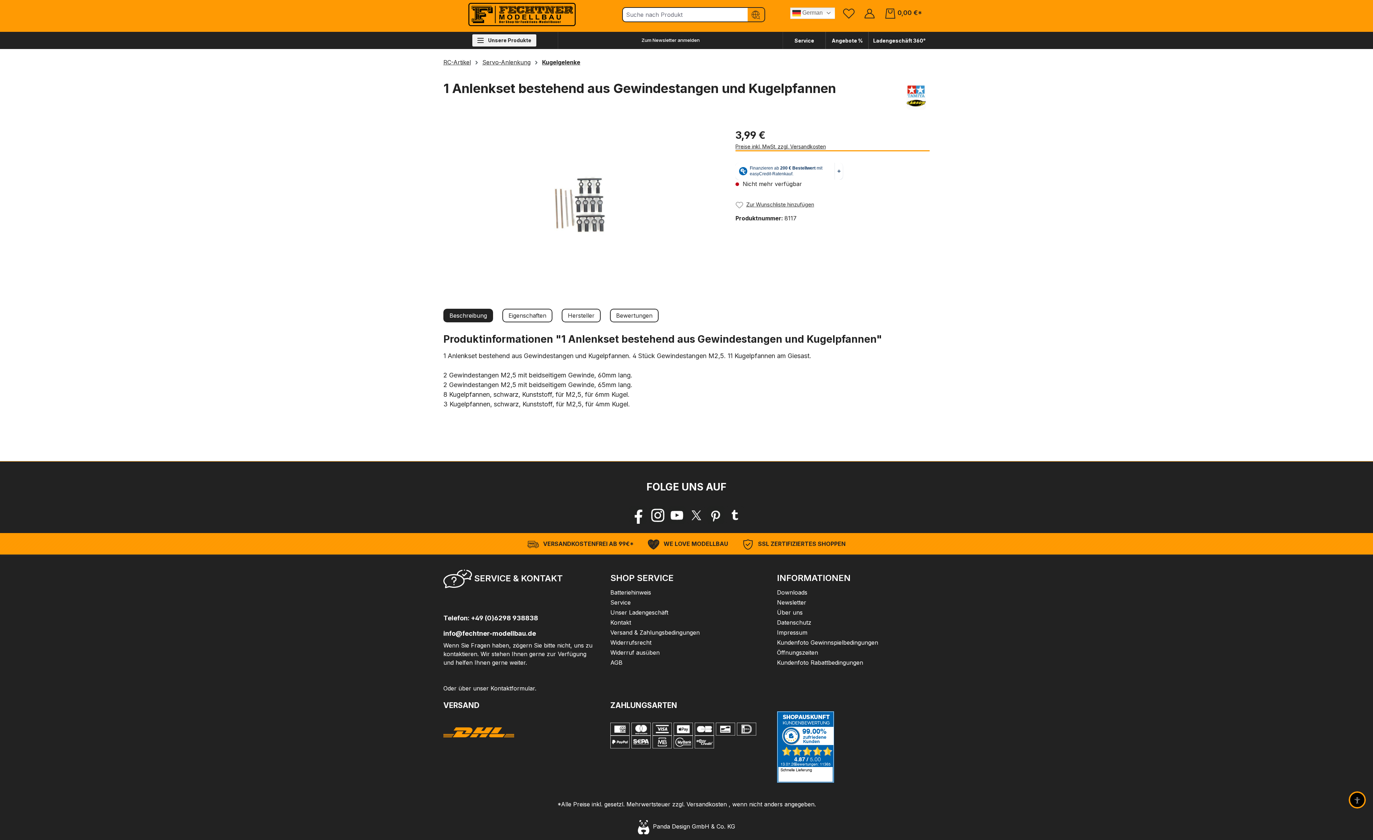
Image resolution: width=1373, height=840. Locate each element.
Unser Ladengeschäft (639, 612)
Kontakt (620, 622)
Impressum (792, 632)
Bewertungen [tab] (634, 315)
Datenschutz (794, 622)
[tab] (468, 315)
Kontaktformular (513, 688)
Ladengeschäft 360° (899, 41)
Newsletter (791, 602)
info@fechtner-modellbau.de (489, 633)
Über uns (790, 612)
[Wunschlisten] (848, 13)
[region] (582, 205)
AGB (616, 662)
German (812, 13)
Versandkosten (706, 804)
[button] (519, 581)
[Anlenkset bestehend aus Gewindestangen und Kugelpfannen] (582, 205)
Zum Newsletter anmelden (670, 40)
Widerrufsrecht (630, 642)
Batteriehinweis (630, 592)
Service (804, 41)
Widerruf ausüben (635, 652)
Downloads (792, 592)
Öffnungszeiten (797, 652)
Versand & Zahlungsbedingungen (655, 632)
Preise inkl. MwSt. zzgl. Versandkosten (780, 146)
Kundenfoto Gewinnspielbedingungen (827, 642)
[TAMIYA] (916, 97)
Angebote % (847, 41)
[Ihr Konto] (869, 13)
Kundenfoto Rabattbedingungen (820, 662)
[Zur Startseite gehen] (522, 14)
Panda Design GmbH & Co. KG (692, 826)
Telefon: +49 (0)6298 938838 (490, 618)
